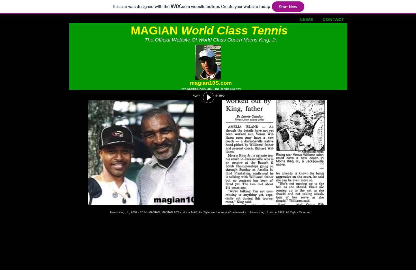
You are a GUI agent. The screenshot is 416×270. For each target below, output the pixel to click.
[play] (189, 200)
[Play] (208, 97)
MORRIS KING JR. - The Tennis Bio (210, 88)
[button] (141, 152)
